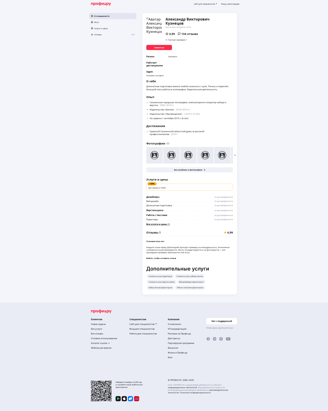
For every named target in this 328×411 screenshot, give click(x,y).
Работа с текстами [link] (156, 215)
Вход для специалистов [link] (142, 328)
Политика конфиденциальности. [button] (195, 392)
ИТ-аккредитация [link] (177, 328)
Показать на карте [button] (154, 75)
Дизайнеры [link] (152, 196)
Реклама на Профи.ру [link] (179, 333)
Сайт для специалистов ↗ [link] (143, 324)
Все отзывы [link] (97, 333)
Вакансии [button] (173, 347)
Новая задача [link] (98, 324)
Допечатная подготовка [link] (159, 205)
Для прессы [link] (174, 338)
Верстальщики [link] (154, 210)
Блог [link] (170, 357)
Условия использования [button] (104, 338)
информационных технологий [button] (182, 387)
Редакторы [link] (152, 219)
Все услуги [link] (96, 328)
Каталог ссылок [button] (99, 343)
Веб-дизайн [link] (152, 201)
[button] (112, 16)
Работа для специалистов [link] (143, 333)
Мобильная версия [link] (101, 347)
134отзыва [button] (189, 34)
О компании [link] (174, 324)
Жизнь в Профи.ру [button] (177, 352)
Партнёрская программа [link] (181, 343)
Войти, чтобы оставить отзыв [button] (161, 258)
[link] (159, 47)
